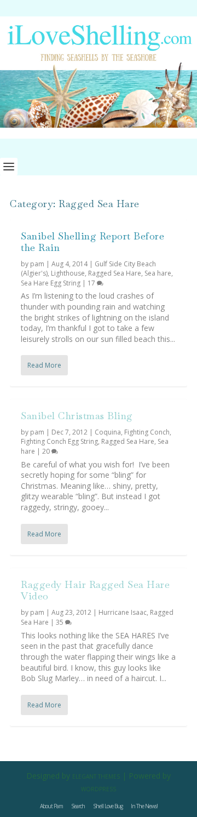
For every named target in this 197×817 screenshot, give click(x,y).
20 (46, 451)
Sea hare (157, 273)
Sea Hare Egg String (50, 283)
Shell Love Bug (108, 806)
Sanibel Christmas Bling (77, 415)
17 (92, 283)
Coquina (108, 432)
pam (37, 263)
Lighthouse (68, 273)
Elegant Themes (96, 776)
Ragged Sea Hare (114, 273)
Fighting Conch (147, 432)
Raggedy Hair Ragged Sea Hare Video (95, 590)
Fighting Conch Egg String (59, 441)
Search (78, 806)
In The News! (144, 806)
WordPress (98, 789)
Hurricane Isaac (123, 612)
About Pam (51, 806)
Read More (44, 365)
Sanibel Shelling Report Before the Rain (92, 242)
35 (60, 622)
